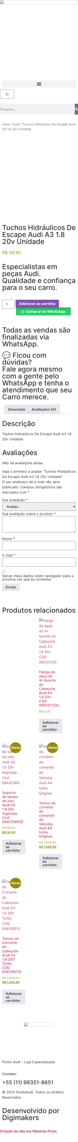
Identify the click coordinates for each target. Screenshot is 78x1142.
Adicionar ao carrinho (37, 303)
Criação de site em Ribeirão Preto (28, 1131)
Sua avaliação (15, 500)
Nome (8, 538)
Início (6, 124)
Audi (16, 124)
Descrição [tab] (16, 409)
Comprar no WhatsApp (45, 311)
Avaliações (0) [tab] (44, 409)
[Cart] (7, 94)
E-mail (8, 555)
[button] (39, 83)
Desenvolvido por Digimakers (30, 1114)
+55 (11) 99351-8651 (27, 1082)
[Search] (76, 109)
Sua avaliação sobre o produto (29, 513)
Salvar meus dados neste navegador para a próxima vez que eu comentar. (37, 577)
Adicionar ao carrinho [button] (50, 726)
